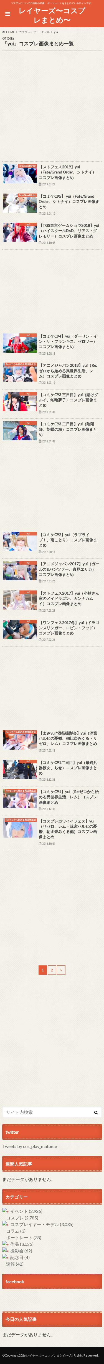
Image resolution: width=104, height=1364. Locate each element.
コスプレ (22, 1217)
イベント (26, 1211)
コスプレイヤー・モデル (41, 1224)
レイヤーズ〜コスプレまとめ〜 (52, 15)
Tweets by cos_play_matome (29, 1146)
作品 (22, 1244)
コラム (16, 1230)
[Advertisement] (52, 109)
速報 (15, 1263)
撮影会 (21, 1250)
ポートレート (23, 1237)
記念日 (20, 1257)
